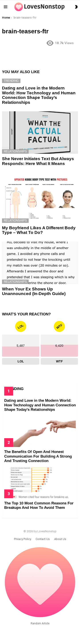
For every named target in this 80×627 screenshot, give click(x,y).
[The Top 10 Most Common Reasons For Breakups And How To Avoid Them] (40, 483)
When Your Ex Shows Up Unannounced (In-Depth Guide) (34, 291)
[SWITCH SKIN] (76, 6)
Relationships (15, 151)
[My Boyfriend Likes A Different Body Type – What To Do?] (40, 197)
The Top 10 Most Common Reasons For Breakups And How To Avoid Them (39, 505)
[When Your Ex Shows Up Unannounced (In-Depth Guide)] (40, 263)
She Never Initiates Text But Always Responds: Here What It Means (38, 161)
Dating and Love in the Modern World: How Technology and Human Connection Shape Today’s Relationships (39, 95)
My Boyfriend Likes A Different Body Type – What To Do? (39, 230)
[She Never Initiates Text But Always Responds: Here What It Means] (40, 132)
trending (11, 80)
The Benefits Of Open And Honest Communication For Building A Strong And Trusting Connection (38, 456)
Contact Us (43, 539)
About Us (60, 539)
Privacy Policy (22, 539)
